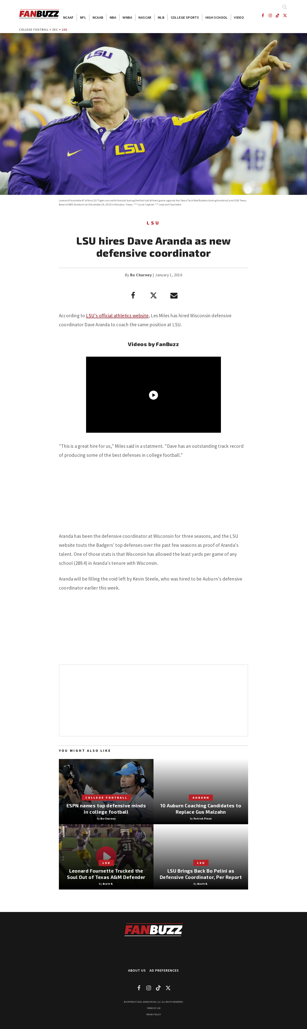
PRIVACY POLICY (153, 1014)
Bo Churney (141, 274)
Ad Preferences (164, 970)
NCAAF (68, 17)
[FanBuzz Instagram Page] (270, 15)
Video (239, 17)
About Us (137, 970)
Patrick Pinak (203, 818)
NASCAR (144, 17)
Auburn (201, 797)
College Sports (185, 17)
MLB (161, 17)
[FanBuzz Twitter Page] (285, 15)
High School (216, 17)
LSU (64, 30)
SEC (55, 30)
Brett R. (108, 883)
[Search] (284, 7)
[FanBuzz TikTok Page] (277, 15)
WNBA (127, 17)
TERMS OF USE (153, 1008)
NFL (83, 17)
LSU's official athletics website (117, 316)
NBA (113, 17)
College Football (34, 30)
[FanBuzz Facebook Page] (262, 15)
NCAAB (98, 17)
